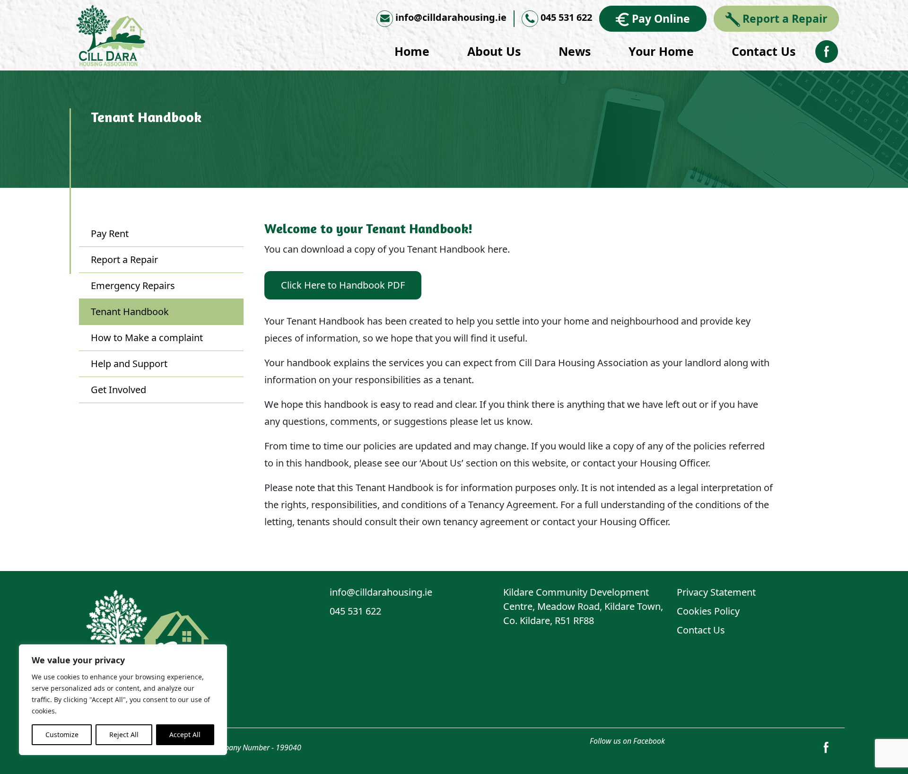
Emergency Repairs (133, 285)
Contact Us (763, 51)
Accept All (185, 734)
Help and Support (129, 363)
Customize (62, 734)
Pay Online (661, 18)
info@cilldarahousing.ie (450, 17)
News (575, 51)
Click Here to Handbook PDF (343, 285)
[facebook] (826, 50)
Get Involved (118, 389)
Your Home (661, 51)
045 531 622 (566, 17)
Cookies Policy (708, 611)
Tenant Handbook (130, 311)
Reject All (124, 734)
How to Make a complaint (147, 337)
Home (411, 51)
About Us (494, 51)
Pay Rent (110, 233)
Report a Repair (784, 18)
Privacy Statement (716, 592)
